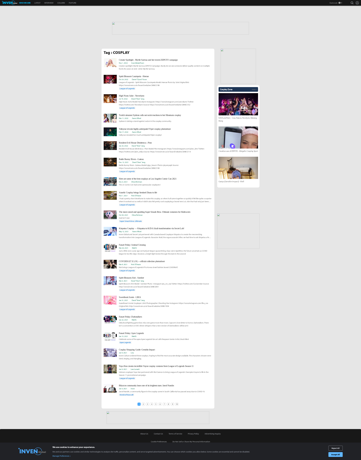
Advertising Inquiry (213, 433)
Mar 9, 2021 (123, 264)
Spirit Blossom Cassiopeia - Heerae (134, 76)
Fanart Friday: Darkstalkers (130, 317)
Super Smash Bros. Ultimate (131, 221)
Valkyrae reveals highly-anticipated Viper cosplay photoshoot (145, 129)
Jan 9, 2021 (123, 353)
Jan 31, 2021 (123, 300)
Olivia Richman (136, 182)
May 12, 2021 (124, 231)
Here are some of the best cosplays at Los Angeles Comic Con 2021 (148, 179)
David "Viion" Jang (137, 99)
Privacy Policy (193, 433)
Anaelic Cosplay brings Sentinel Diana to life (138, 192)
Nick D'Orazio (136, 195)
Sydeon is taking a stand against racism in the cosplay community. (145, 121)
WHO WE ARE (24, 3)
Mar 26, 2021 (123, 248)
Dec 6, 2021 (123, 182)
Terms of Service (175, 433)
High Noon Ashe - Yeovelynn (131, 96)
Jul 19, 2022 (123, 99)
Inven (133, 388)
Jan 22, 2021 (123, 320)
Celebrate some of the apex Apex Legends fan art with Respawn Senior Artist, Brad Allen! (154, 339)
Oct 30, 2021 (123, 215)
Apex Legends (125, 342)
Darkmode (334, 3)
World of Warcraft (127, 394)
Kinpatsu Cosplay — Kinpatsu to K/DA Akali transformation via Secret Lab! (151, 228)
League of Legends (127, 88)
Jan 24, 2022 (123, 146)
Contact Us (158, 433)
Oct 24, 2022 (123, 79)
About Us (144, 433)
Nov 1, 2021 (123, 195)
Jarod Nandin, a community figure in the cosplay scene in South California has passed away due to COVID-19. (162, 391)
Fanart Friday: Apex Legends (131, 333)
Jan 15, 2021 (123, 336)
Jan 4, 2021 (123, 388)
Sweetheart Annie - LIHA (130, 297)
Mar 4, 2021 (123, 281)
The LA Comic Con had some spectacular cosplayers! (139, 184)
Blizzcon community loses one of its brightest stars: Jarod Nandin (146, 385)
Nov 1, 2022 (123, 63)
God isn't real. (124, 218)
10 (177, 404)
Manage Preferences (60, 456)
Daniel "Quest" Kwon (139, 79)
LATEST (37, 3)
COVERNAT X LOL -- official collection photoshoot (142, 261)
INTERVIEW (48, 3)
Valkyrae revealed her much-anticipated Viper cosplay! (140, 135)
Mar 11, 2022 (123, 118)
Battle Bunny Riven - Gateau (131, 159)
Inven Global (9, 3)
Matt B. (134, 248)
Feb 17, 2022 (123, 132)
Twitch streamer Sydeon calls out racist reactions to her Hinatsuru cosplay (150, 115)
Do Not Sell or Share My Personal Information (191, 441)
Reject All (336, 448)
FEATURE (72, 3)
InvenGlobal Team (137, 63)
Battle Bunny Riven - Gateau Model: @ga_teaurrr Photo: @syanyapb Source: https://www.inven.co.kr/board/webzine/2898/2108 (149, 166)
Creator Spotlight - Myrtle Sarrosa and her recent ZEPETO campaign (148, 60)
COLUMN (61, 3)
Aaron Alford (136, 118)
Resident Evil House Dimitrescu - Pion (135, 143)
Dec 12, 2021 (124, 162)
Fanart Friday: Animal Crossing (132, 245)
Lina (132, 353)
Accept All (335, 454)
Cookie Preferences (159, 441)
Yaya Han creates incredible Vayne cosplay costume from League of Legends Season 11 (156, 366)
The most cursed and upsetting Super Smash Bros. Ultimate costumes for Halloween (154, 212)
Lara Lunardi (135, 369)
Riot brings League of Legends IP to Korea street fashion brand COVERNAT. (148, 267)
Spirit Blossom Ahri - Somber (131, 278)
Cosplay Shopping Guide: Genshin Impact (137, 349)
